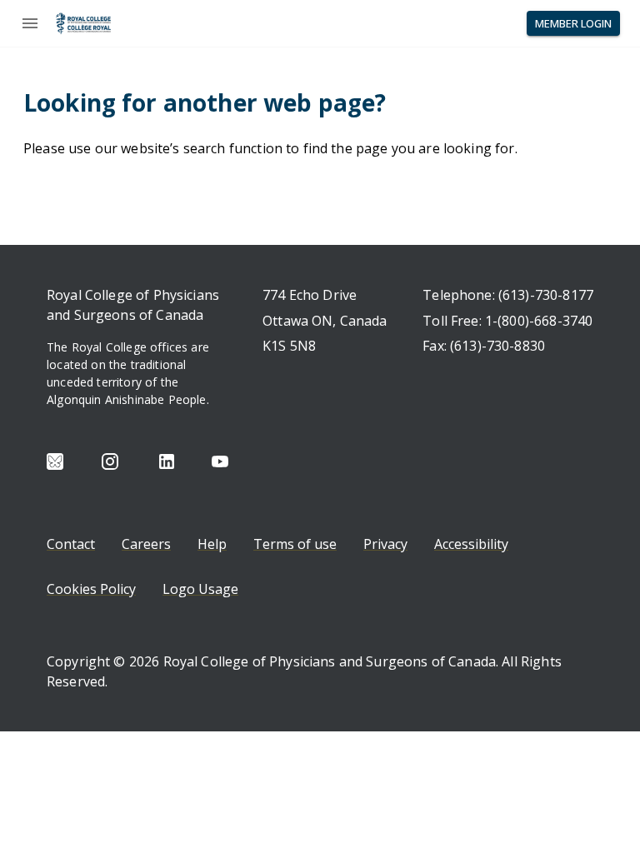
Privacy (385, 544)
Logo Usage (200, 589)
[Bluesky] (55, 461)
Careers (146, 544)
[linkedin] (167, 461)
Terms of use (295, 544)
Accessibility (471, 544)
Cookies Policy (91, 589)
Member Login (573, 23)
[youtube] (220, 461)
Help (212, 544)
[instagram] (110, 461)
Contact (71, 544)
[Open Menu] (30, 23)
